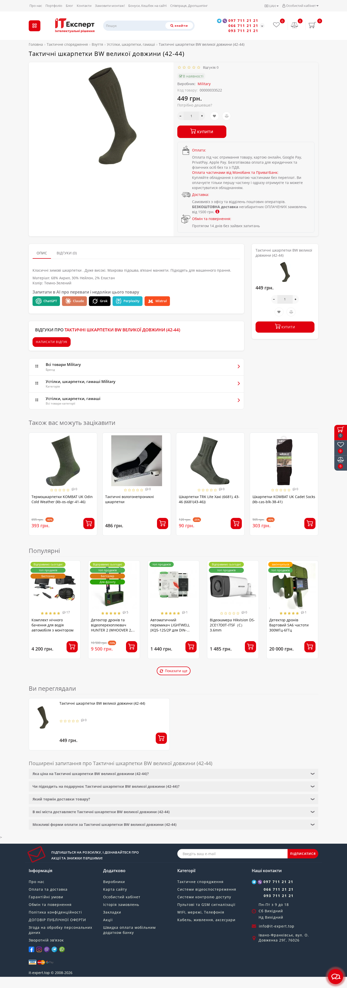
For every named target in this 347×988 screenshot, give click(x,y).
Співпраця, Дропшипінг (189, 5)
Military (204, 83)
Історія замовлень (121, 904)
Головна (36, 44)
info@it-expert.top (276, 926)
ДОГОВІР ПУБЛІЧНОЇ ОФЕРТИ (57, 919)
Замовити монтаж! (110, 5)
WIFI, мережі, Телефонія (200, 912)
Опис (42, 253)
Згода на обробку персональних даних (60, 930)
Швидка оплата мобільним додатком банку (129, 930)
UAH (272, 6)
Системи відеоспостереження (206, 889)
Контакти (84, 5)
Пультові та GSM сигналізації (206, 904)
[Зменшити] (180, 116)
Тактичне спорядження (200, 881)
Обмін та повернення (50, 904)
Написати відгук (51, 342)
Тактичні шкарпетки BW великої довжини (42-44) (102, 703)
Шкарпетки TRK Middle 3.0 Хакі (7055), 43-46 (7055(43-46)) (280, 499)
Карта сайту (115, 889)
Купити (204, 131)
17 (68, 612)
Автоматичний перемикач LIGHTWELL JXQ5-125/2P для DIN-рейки (170, 628)
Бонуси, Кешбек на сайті (147, 5)
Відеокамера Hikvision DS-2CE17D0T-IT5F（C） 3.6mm (232, 625)
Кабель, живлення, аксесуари (206, 919)
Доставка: (200, 194)
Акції (108, 919)
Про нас (35, 5)
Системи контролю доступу (204, 896)
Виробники (114, 881)
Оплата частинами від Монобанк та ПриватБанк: (235, 172)
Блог (69, 5)
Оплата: (199, 150)
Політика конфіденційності (55, 912)
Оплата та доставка (48, 889)
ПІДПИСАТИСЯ (303, 854)
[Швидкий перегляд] (91, 456)
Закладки (112, 912)
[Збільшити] (202, 116)
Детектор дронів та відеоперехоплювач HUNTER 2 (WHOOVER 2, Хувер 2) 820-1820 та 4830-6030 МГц (114, 630)
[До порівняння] (226, 116)
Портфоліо (53, 5)
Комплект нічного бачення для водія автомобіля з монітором (52, 625)
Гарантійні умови (46, 896)
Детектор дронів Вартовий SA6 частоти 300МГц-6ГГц (289, 625)
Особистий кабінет (301, 5)
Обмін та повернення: (211, 218)
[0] (294, 25)
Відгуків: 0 (209, 67)
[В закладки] (214, 116)
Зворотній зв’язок (46, 940)
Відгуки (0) (67, 253)
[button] (311, 479)
